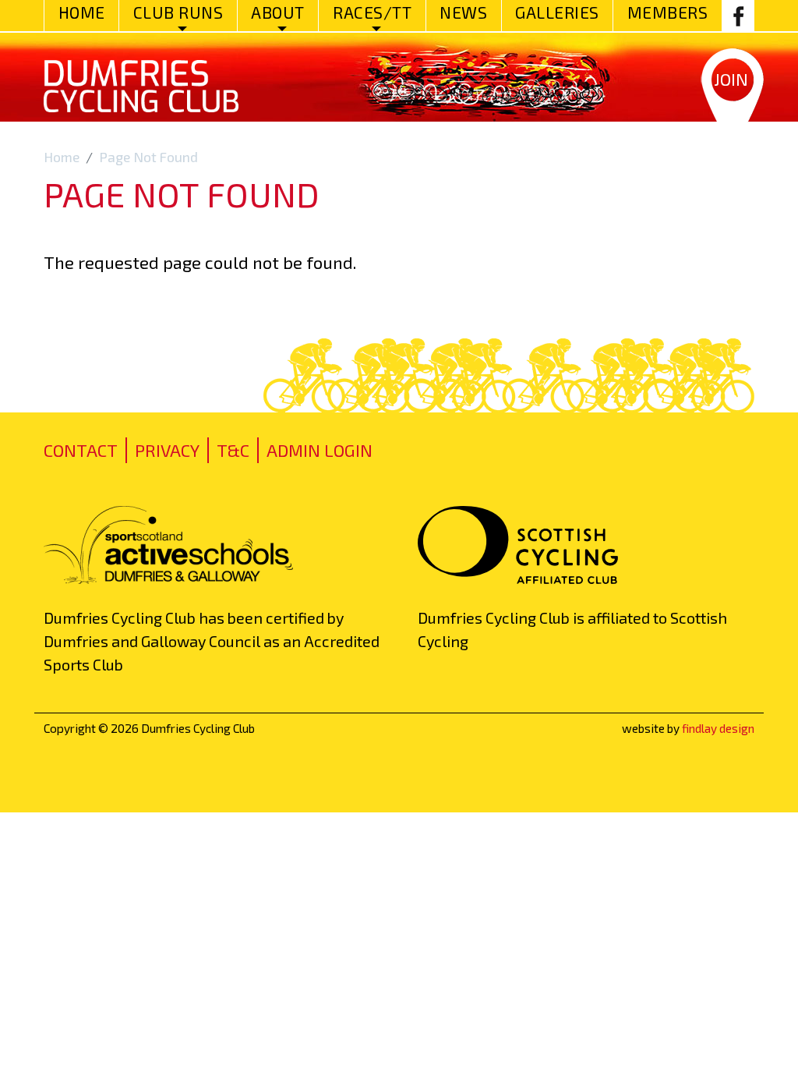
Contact (81, 450)
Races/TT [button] (372, 12)
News (463, 12)
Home (81, 12)
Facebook (738, 15)
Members (667, 12)
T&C (233, 450)
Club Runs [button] (178, 12)
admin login (320, 450)
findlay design (718, 728)
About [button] (278, 12)
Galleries (557, 12)
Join (731, 79)
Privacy (167, 450)
